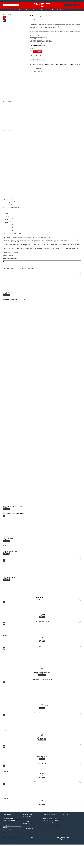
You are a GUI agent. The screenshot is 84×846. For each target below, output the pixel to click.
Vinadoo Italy (33, 13)
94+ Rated (52, 64)
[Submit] (19, 5)
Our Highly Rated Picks (71, 64)
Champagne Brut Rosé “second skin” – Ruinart (42, 672)
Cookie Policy (43, 837)
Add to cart (37, 51)
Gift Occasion (27, 9)
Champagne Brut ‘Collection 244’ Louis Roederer (42, 705)
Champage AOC (52, 13)
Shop (39, 13)
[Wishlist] (80, 5)
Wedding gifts (50, 65)
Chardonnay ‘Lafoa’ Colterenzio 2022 (9, 292)
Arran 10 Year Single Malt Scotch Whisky (10, 551)
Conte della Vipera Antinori (8, 538)
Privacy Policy (38, 837)
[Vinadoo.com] (63, 838)
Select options (42, 739)
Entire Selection (19, 9)
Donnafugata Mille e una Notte (42, 639)
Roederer (78, 64)
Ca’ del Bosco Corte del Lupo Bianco (9, 577)
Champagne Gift (63, 64)
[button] (68, 5)
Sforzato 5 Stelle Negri (42, 614)
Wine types (36, 9)
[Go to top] (82, 844)
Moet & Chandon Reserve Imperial (42, 756)
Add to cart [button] (6, 553)
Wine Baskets (60, 9)
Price (67, 9)
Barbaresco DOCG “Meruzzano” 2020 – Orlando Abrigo (13, 506)
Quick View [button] (5, 290)
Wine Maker (32, 65)
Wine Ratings (44, 9)
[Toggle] (31, 68)
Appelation (52, 9)
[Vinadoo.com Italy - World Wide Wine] (42, 5)
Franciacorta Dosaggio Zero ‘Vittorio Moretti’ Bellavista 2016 (42, 737)
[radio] (42, 670)
